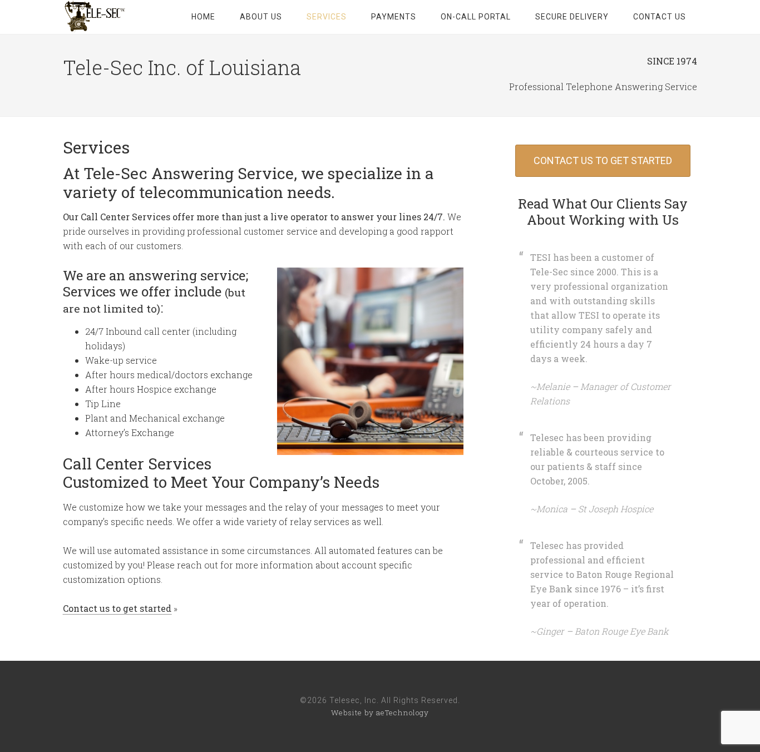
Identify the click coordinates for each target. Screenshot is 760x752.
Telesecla (96, 16)
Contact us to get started (117, 608)
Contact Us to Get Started (603, 160)
